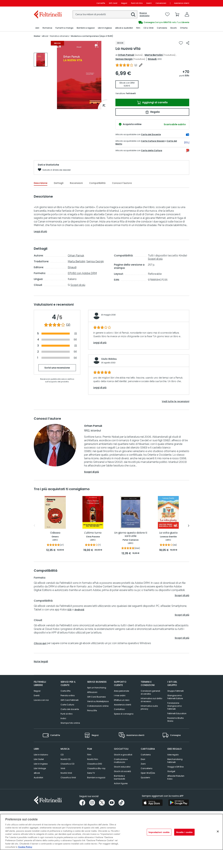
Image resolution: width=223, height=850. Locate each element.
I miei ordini (119, 695)
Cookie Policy (25, 846)
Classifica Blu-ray (96, 768)
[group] (150, 22)
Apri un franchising (96, 687)
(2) (68, 325)
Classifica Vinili (68, 777)
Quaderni (145, 777)
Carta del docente (70, 709)
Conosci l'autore (122, 183)
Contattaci (119, 709)
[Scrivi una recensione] (141, 65)
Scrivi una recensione (57, 367)
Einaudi (152, 59)
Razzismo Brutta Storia (175, 719)
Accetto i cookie (184, 832)
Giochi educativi (122, 766)
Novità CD (65, 759)
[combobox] (105, 14)
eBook (37, 773)
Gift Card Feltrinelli (70, 700)
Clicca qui (40, 643)
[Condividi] (187, 43)
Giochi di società (122, 771)
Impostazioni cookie (159, 832)
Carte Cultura (67, 704)
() (135, 65)
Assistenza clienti (181, 3)
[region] (111, 832)
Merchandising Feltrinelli (175, 761)
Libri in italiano (41, 754)
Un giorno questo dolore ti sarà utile (130, 534)
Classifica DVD (94, 763)
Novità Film (92, 759)
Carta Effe (65, 691)
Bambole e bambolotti (119, 777)
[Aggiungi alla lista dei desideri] (181, 43)
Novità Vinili (66, 773)
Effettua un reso (121, 700)
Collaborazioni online (97, 706)
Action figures (121, 783)
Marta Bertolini (154, 55)
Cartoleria (146, 754)
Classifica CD (67, 763)
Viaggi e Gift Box (175, 766)
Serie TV (91, 773)
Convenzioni (161, 3)
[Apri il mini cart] (177, 14)
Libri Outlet (39, 759)
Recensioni (76, 183)
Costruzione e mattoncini (120, 761)
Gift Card (113, 3)
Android (79, 609)
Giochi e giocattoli (123, 754)
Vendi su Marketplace (98, 701)
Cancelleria (146, 768)
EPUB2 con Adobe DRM (82, 273)
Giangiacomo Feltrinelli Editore (175, 697)
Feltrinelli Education (176, 713)
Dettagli (58, 183)
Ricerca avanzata (144, 14)
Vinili (63, 768)
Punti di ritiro (137, 3)
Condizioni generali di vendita (150, 692)
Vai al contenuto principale (47, 3)
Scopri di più (78, 284)
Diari (143, 759)
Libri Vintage (40, 768)
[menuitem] (37, 28)
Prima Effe (92, 710)
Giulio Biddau (109, 359)
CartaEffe (100, 3)
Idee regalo (173, 754)
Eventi (149, 3)
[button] (133, 14)
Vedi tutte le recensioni (175, 401)
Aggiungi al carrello (155, 102)
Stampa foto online (70, 723)
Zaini (143, 763)
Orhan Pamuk (126, 55)
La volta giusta (168, 533)
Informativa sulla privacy (149, 707)
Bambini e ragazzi (96, 777)
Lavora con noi (41, 700)
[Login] (187, 14)
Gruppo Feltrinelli (175, 691)
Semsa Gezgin (124, 59)
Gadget (171, 771)
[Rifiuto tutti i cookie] (217, 831)
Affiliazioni (92, 692)
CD (62, 754)
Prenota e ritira (68, 695)
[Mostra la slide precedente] (34, 525)
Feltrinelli (131, 93)
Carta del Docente (151, 134)
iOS (69, 609)
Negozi (124, 3)
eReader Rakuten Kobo (175, 777)
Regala (155, 112)
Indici (63, 718)
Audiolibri (38, 777)
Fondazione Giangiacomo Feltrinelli (174, 706)
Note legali (41, 661)
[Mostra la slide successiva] (188, 525)
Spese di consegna (123, 713)
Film (89, 754)
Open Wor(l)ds (148, 773)
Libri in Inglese (41, 763)
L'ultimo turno (93, 533)
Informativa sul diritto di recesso (151, 700)
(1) (75, 333)
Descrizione (40, 183)
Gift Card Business (96, 696)
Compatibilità (97, 183)
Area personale (121, 691)
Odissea (55, 533)
